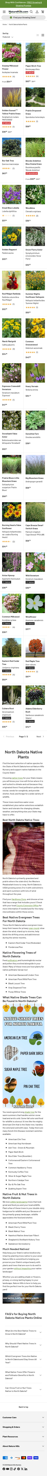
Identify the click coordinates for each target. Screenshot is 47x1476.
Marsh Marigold (9, 341)
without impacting (22, 1268)
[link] (10, 736)
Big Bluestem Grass (34, 478)
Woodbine (30, 208)
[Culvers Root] (11, 695)
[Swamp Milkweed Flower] (11, 52)
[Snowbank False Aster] (11, 420)
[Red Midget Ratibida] (11, 280)
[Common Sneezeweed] (35, 328)
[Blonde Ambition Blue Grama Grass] (35, 147)
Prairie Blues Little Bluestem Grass (10, 479)
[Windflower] (35, 603)
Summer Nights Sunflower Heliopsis (35, 295)
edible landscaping (18, 1202)
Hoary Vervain (32, 386)
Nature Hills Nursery (14, 1465)
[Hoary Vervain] (35, 373)
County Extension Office (27, 905)
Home (5, 24)
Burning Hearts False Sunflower (11, 526)
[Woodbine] (35, 194)
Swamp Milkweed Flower (10, 67)
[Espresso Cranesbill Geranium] (11, 372)
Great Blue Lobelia (10, 208)
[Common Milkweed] (11, 603)
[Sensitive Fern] (35, 420)
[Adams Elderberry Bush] (35, 695)
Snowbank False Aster (9, 435)
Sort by (5, 33)
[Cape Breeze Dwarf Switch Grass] (35, 512)
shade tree (29, 1112)
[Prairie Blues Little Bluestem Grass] (11, 464)
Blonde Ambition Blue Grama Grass (34, 162)
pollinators (12, 960)
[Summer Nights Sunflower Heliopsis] (35, 280)
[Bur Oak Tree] (11, 147)
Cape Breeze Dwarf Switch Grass (34, 527)
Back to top (23, 1407)
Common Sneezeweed (32, 343)
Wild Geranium (32, 575)
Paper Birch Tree (33, 66)
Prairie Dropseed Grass (33, 112)
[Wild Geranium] (35, 562)
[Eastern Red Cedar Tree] (11, 647)
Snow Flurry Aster (34, 249)
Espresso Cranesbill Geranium (11, 387)
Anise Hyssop (8, 575)
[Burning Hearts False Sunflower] (11, 511)
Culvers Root (8, 708)
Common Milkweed (10, 616)
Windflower (31, 616)
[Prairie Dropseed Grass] (35, 97)
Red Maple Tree (33, 661)
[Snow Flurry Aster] (35, 236)
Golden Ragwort (9, 249)
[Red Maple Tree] (35, 647)
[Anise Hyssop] (11, 562)
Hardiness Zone (19, 899)
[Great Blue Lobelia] (11, 194)
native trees (17, 778)
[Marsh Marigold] (11, 328)
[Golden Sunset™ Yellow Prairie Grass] (11, 97)
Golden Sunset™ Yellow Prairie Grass (11, 112)
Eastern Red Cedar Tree (10, 662)
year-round (34, 928)
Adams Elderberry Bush (34, 710)
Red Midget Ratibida (11, 293)
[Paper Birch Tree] (35, 52)
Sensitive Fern (32, 433)
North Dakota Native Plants (18, 24)
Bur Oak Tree (8, 160)
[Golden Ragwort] (11, 236)
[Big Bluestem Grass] (35, 464)
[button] (43, 12)
